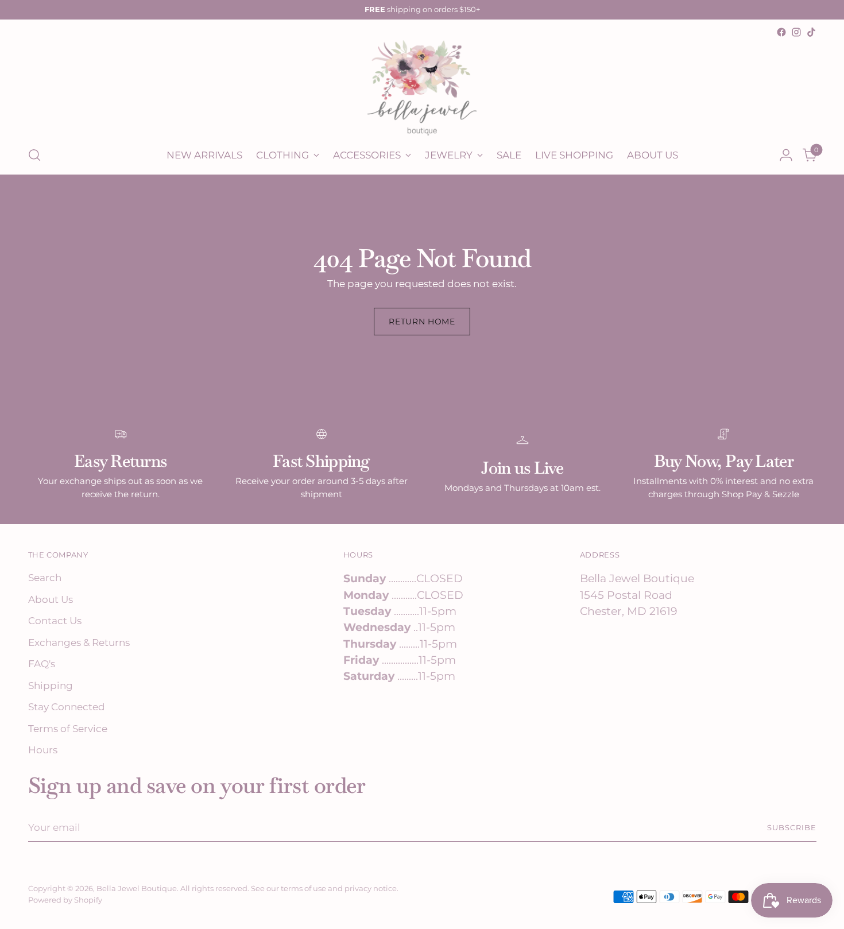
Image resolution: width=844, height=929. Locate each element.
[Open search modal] (34, 155)
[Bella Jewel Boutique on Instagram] (796, 32)
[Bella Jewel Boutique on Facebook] (781, 32)
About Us (50, 599)
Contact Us (55, 620)
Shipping (50, 685)
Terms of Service (67, 728)
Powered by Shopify (65, 899)
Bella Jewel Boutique (136, 888)
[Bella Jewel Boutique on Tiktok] (811, 32)
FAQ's (41, 663)
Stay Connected (66, 707)
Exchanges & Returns (79, 642)
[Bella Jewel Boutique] (422, 88)
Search (44, 577)
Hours (42, 750)
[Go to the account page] (786, 155)
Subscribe (791, 827)
